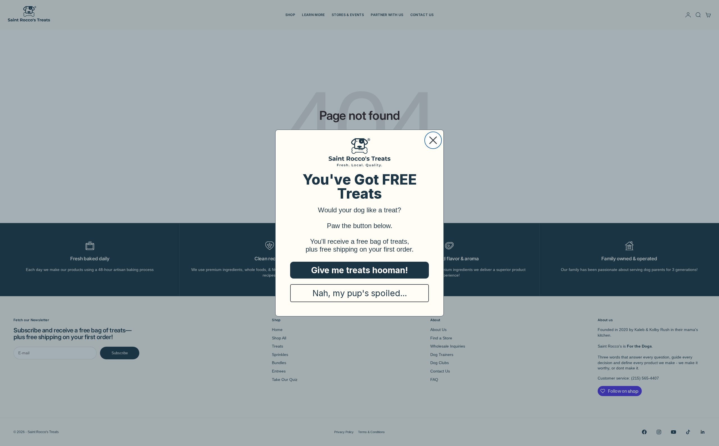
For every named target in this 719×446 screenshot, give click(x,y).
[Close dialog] (433, 140)
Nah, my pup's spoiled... (359, 293)
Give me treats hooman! (359, 270)
